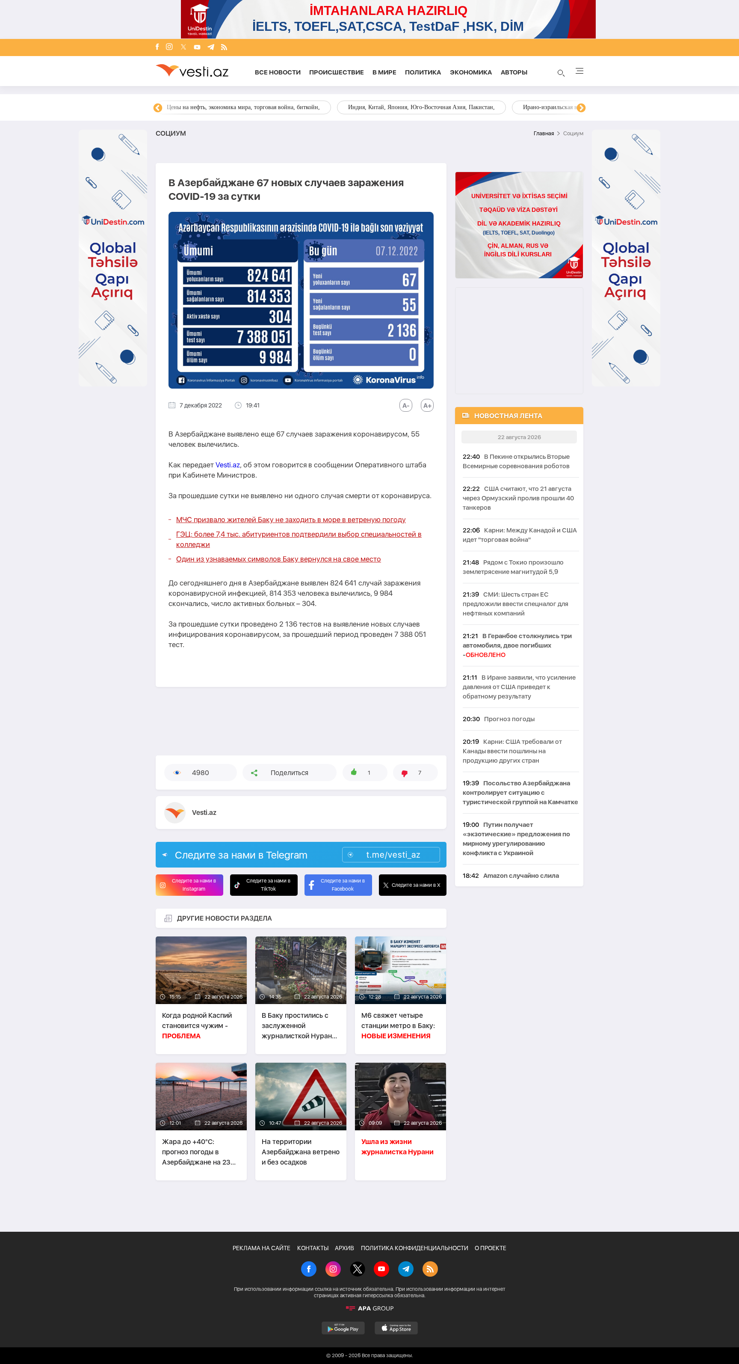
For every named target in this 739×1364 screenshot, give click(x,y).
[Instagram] (169, 47)
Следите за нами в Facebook (343, 885)
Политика (423, 72)
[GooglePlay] (343, 1328)
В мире (384, 72)
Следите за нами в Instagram (194, 885)
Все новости (278, 72)
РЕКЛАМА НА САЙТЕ (261, 1248)
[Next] (581, 108)
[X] (357, 1269)
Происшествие (336, 72)
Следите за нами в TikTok (268, 885)
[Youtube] (197, 48)
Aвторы (514, 72)
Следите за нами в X (416, 885)
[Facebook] (157, 47)
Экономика (471, 72)
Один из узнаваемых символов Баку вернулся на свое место (278, 559)
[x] (183, 48)
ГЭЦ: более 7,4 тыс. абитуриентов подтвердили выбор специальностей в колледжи (299, 539)
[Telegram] (210, 48)
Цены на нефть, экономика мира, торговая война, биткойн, (243, 107)
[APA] (369, 1308)
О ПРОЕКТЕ (490, 1248)
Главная (544, 133)
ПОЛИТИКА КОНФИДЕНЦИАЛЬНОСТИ (414, 1248)
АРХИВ (344, 1248)
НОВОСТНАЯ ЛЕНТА (508, 416)
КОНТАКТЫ (312, 1248)
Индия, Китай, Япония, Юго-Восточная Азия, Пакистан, (421, 107)
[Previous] (158, 108)
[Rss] (224, 48)
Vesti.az (228, 465)
